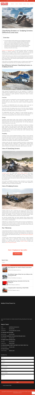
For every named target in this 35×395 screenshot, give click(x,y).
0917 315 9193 (17, 330)
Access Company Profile (7, 385)
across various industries (23, 173)
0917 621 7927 (11, 337)
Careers (16, 3)
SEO (20, 391)
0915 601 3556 (11, 346)
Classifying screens (6, 173)
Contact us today (24, 241)
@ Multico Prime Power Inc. (14, 391)
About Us (12, 3)
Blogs (28, 3)
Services (24, 3)
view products (17, 253)
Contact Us (31, 3)
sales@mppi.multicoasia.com (14, 326)
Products (20, 3)
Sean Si (20, 392)
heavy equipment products (11, 242)
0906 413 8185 (11, 343)
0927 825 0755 (11, 328)
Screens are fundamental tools (8, 50)
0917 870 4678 (11, 341)
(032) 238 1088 (11, 330)
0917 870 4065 (11, 334)
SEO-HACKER (25, 391)
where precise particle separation (26, 234)
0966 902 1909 (11, 350)
